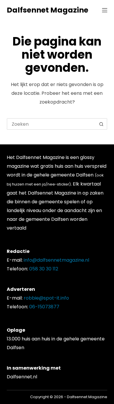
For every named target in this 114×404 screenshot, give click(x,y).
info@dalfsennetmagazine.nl (56, 260)
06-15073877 (44, 306)
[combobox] (51, 124)
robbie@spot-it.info (46, 298)
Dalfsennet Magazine (47, 10)
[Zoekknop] (101, 124)
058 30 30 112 (43, 268)
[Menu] (104, 10)
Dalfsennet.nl (22, 376)
